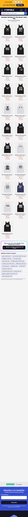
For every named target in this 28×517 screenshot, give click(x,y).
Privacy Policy (17, 505)
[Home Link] (9, 10)
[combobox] (12, 13)
